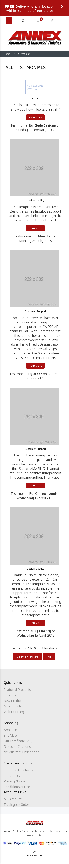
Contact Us (12, 775)
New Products (14, 700)
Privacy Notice (14, 781)
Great (35, 98)
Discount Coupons (17, 746)
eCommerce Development (50, 831)
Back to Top (34, 855)
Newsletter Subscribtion (22, 752)
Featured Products (17, 689)
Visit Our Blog (14, 711)
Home (7, 54)
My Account (13, 799)
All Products (13, 706)
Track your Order (16, 804)
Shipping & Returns (18, 770)
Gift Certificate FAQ (18, 741)
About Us (11, 730)
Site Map (10, 735)
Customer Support (35, 311)
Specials (10, 695)
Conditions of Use (17, 787)
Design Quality (35, 200)
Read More (35, 117)
